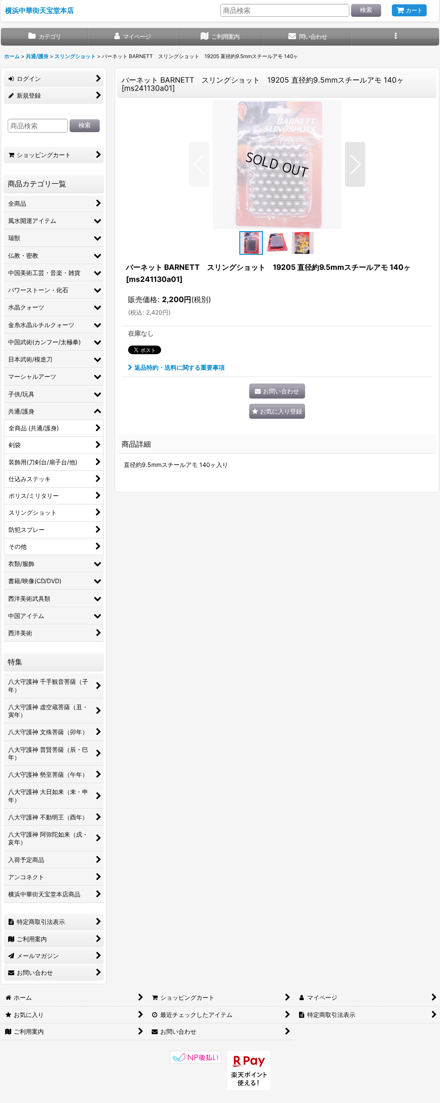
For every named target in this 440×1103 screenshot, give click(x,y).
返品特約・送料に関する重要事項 (179, 367)
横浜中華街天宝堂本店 (39, 10)
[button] (395, 37)
